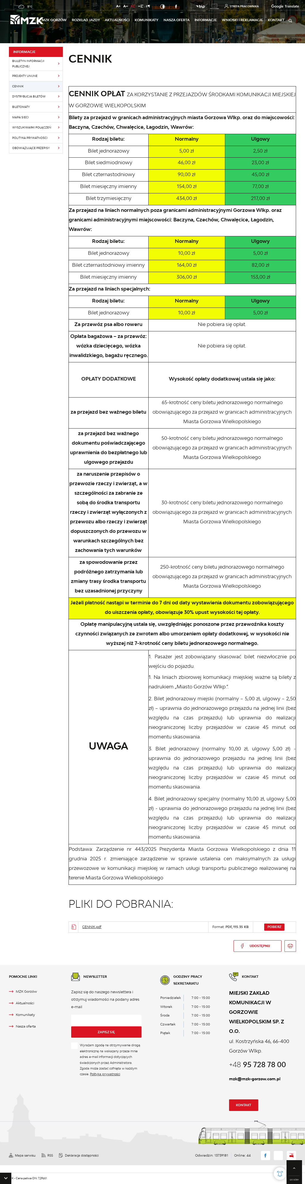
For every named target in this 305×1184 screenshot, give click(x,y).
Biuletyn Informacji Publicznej (28, 63)
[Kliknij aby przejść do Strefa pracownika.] (241, 6)
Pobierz (274, 927)
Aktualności (117, 20)
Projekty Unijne (25, 75)
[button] (5, 1178)
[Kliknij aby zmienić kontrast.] (162, 6)
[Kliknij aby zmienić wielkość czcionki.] (118, 7)
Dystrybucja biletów (29, 96)
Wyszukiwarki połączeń (31, 127)
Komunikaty (146, 20)
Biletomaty (21, 106)
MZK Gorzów (54, 20)
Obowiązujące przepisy (31, 148)
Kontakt (243, 1105)
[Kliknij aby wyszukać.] (290, 21)
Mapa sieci (20, 117)
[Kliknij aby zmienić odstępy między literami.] (125, 7)
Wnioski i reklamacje (242, 20)
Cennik (18, 86)
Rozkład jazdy (86, 20)
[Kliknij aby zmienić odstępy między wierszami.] (133, 7)
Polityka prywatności (30, 137)
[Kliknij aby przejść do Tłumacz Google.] (277, 6)
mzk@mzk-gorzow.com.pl (255, 1078)
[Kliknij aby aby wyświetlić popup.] (280, 1173)
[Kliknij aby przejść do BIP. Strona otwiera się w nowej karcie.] (200, 7)
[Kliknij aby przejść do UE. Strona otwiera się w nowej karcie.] (214, 6)
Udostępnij (260, 946)
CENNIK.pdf (91, 927)
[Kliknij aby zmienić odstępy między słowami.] (140, 7)
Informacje (205, 20)
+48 (257, 1064)
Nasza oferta (176, 20)
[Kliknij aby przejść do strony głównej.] (26, 20)
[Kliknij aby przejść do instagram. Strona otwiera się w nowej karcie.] (184, 6)
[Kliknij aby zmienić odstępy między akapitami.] (148, 7)
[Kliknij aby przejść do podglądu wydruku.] (290, 946)
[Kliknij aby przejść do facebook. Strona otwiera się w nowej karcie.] (176, 6)
